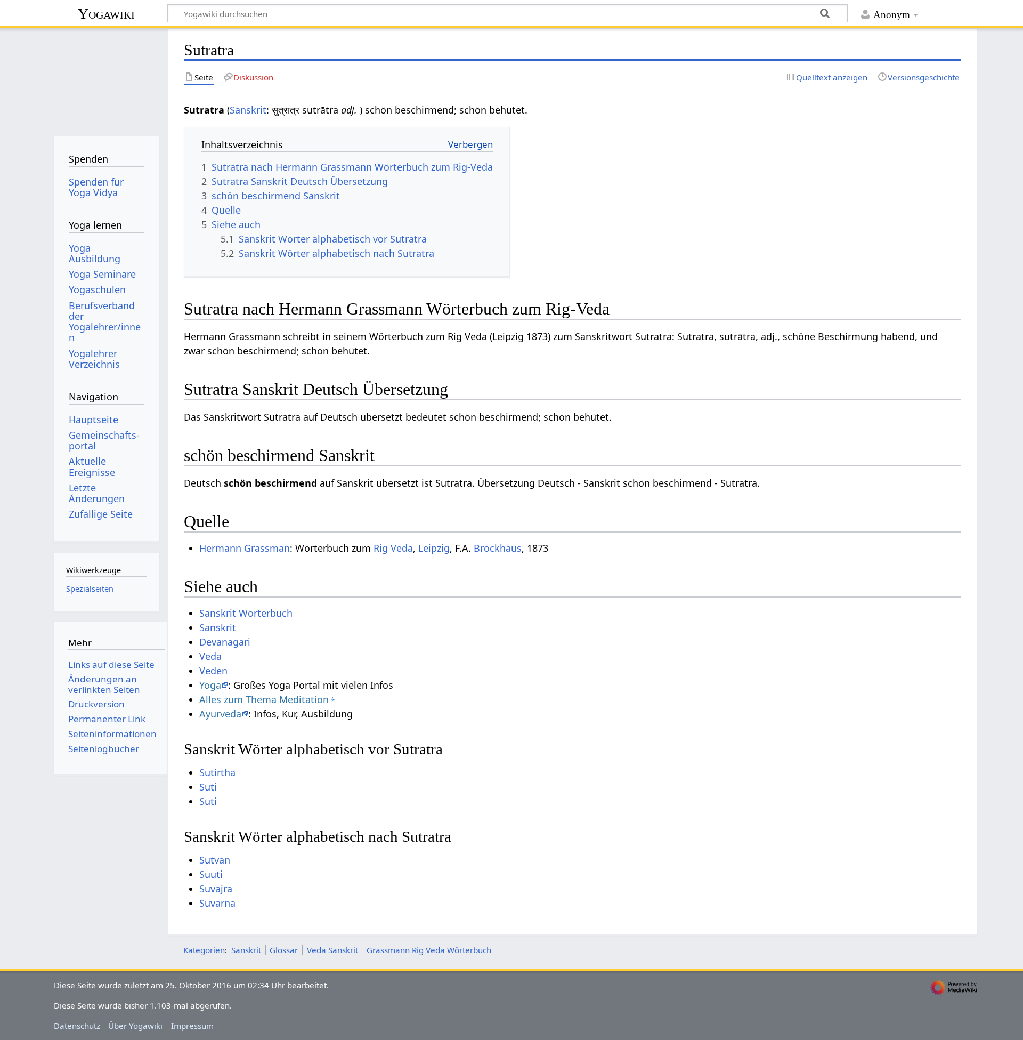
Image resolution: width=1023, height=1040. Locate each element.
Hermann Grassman (244, 548)
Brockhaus (498, 548)
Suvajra (215, 888)
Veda (210, 656)
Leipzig (434, 548)
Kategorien (204, 950)
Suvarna (217, 903)
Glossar (284, 950)
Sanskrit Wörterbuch (246, 613)
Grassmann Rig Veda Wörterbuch (429, 950)
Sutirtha (217, 772)
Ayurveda (220, 713)
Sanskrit (248, 109)
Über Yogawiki (135, 1025)
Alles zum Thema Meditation (264, 699)
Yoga (210, 685)
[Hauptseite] (106, 78)
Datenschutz (77, 1025)
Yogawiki (106, 13)
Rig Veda (393, 548)
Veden (213, 670)
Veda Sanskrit (332, 950)
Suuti (211, 874)
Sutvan (214, 859)
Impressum (192, 1025)
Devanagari (224, 641)
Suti (208, 786)
